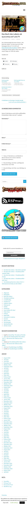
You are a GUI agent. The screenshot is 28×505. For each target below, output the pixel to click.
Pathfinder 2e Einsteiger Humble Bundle (12, 100)
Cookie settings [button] (14, 502)
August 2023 (7, 408)
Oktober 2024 (7, 384)
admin (12, 39)
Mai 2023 (6, 413)
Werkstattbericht (8, 324)
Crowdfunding (7, 299)
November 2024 (8, 382)
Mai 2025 (6, 371)
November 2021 (8, 444)
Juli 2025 (6, 368)
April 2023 (6, 415)
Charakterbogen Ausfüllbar (15, 347)
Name (4, 137)
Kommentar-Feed (8, 484)
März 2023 (6, 416)
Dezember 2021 (8, 442)
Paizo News (7, 312)
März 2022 (6, 437)
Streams (18, 39)
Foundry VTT (7, 301)
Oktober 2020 (7, 467)
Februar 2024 (7, 397)
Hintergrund (7, 305)
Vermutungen (7, 322)
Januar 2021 (7, 461)
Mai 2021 (6, 454)
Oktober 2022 (7, 425)
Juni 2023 (6, 411)
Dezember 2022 (8, 422)
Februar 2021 (7, 460)
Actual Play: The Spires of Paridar (16, 335)
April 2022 (6, 435)
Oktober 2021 (7, 446)
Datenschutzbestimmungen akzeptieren (14, 258)
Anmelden (6, 481)
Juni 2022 (6, 432)
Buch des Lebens (8, 296)
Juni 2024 (6, 390)
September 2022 (8, 427)
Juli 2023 (6, 409)
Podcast (6, 313)
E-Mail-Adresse (6, 143)
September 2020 (8, 468)
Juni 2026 (6, 361)
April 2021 (6, 456)
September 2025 (8, 366)
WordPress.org (7, 486)
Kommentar (5, 118)
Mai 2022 (6, 434)
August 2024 (7, 387)
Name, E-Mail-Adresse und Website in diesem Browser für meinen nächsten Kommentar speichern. (12, 157)
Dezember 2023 (8, 401)
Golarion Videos (8, 303)
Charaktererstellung (9, 298)
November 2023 (8, 403)
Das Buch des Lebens (7, 95)
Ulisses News (7, 320)
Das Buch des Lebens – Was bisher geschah (15, 269)
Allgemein (6, 292)
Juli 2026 (6, 359)
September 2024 (8, 385)
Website (4, 149)
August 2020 (7, 470)
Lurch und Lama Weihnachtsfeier (17, 102)
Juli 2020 (6, 472)
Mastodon (4, 495)
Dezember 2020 (8, 463)
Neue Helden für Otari (9, 310)
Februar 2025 (7, 377)
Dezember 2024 (8, 380)
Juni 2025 (6, 370)
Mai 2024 (6, 392)
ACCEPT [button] (22, 502)
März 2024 (6, 396)
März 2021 (6, 458)
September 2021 (8, 448)
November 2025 (8, 363)
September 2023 (8, 406)
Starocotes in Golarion (9, 317)
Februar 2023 (7, 418)
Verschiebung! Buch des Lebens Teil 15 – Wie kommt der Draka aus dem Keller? (13, 338)
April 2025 (6, 373)
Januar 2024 (7, 399)
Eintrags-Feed (7, 483)
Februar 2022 (7, 439)
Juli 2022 (6, 430)
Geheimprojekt (16, 95)
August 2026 (7, 358)
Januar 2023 (7, 420)
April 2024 (6, 394)
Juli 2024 (6, 389)
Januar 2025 (7, 378)
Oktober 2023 (7, 404)
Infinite (5, 306)
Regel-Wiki (6, 315)
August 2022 (7, 428)
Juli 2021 (6, 451)
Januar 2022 (7, 441)
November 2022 (8, 423)
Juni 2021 (6, 453)
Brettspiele (6, 294)
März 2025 (6, 375)
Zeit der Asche (7, 325)
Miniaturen (6, 308)
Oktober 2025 (7, 364)
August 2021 (7, 449)
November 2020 (8, 465)
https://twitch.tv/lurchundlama (9, 47)
